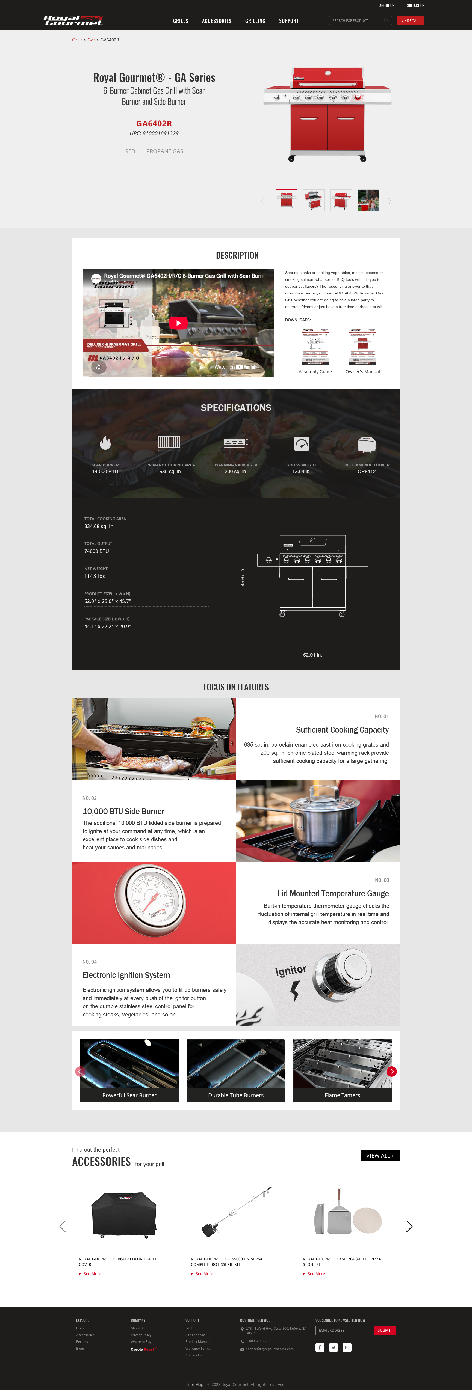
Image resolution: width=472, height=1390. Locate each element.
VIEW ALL (378, 1155)
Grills (77, 40)
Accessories (85, 1334)
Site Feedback (195, 1334)
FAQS (189, 1328)
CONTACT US (415, 5)
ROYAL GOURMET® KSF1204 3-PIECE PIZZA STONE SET (342, 1261)
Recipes (82, 1341)
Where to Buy (141, 1341)
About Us (138, 1328)
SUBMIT (385, 1330)
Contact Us (193, 1355)
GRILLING (255, 20)
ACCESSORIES (217, 20)
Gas (92, 40)
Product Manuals (198, 1341)
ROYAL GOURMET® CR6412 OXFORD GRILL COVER (118, 1261)
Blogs (80, 1348)
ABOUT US (386, 5)
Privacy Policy (141, 1334)
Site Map (195, 1384)
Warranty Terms (197, 1348)
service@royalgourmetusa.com (270, 1348)
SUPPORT (289, 20)
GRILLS (180, 20)
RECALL (413, 20)
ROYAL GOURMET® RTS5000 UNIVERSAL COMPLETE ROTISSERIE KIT (227, 1261)
